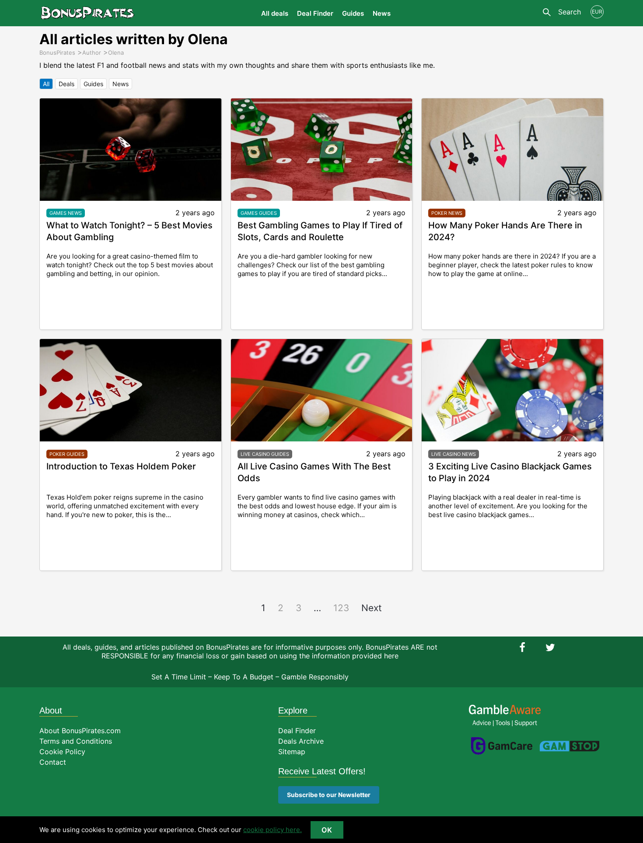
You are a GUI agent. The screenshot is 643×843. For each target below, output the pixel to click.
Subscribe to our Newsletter (328, 794)
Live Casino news (453, 454)
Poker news (446, 213)
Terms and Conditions (75, 741)
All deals (274, 13)
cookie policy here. (272, 830)
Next (371, 607)
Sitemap (291, 751)
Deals (66, 83)
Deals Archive (301, 741)
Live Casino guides (265, 454)
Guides (353, 13)
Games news (65, 213)
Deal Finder (315, 13)
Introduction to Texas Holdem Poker (121, 466)
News (382, 13)
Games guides (259, 213)
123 (341, 607)
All (46, 83)
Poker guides (66, 454)
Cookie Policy (62, 751)
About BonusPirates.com (80, 730)
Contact (52, 762)
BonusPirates (87, 13)
